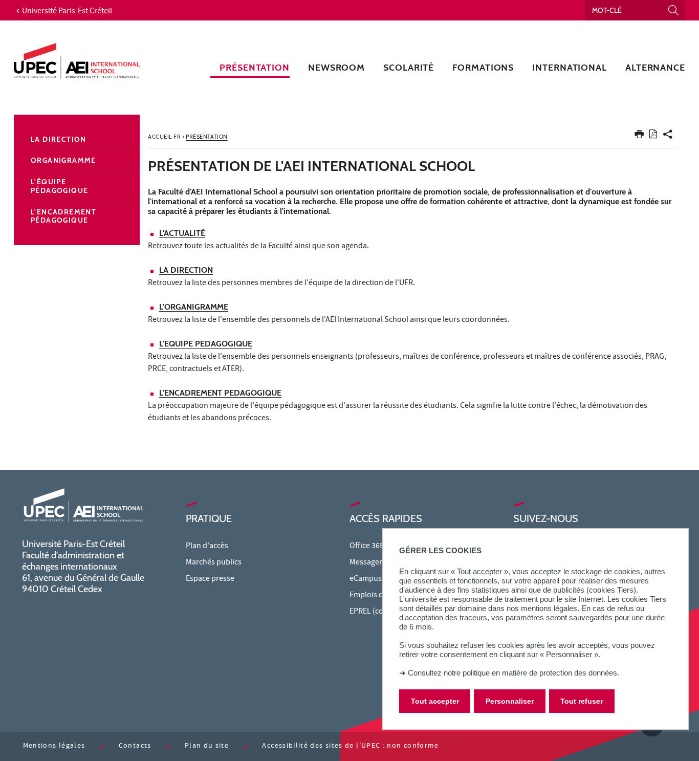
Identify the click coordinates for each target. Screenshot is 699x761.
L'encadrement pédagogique (63, 216)
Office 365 (367, 546)
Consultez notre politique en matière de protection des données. (513, 672)
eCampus (366, 579)
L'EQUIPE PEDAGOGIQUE (205, 344)
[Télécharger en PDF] (653, 136)
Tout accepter (435, 701)
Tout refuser (581, 701)
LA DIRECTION (186, 270)
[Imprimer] (639, 136)
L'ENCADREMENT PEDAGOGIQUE (220, 393)
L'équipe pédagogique (59, 186)
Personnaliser (510, 701)
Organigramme (63, 160)
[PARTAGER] (667, 136)
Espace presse (210, 579)
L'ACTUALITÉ (182, 233)
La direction (58, 139)
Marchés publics (214, 563)
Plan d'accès (207, 546)
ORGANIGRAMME (196, 307)
